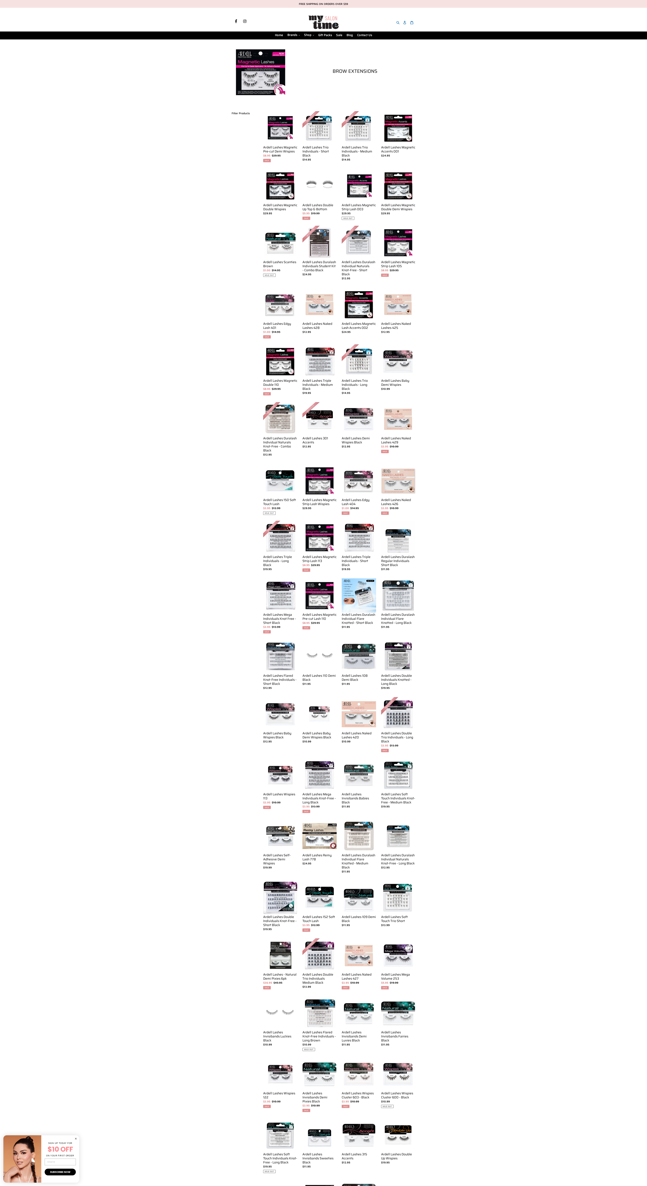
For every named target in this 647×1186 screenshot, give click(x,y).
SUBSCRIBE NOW (60, 1172)
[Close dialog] (76, 1138)
